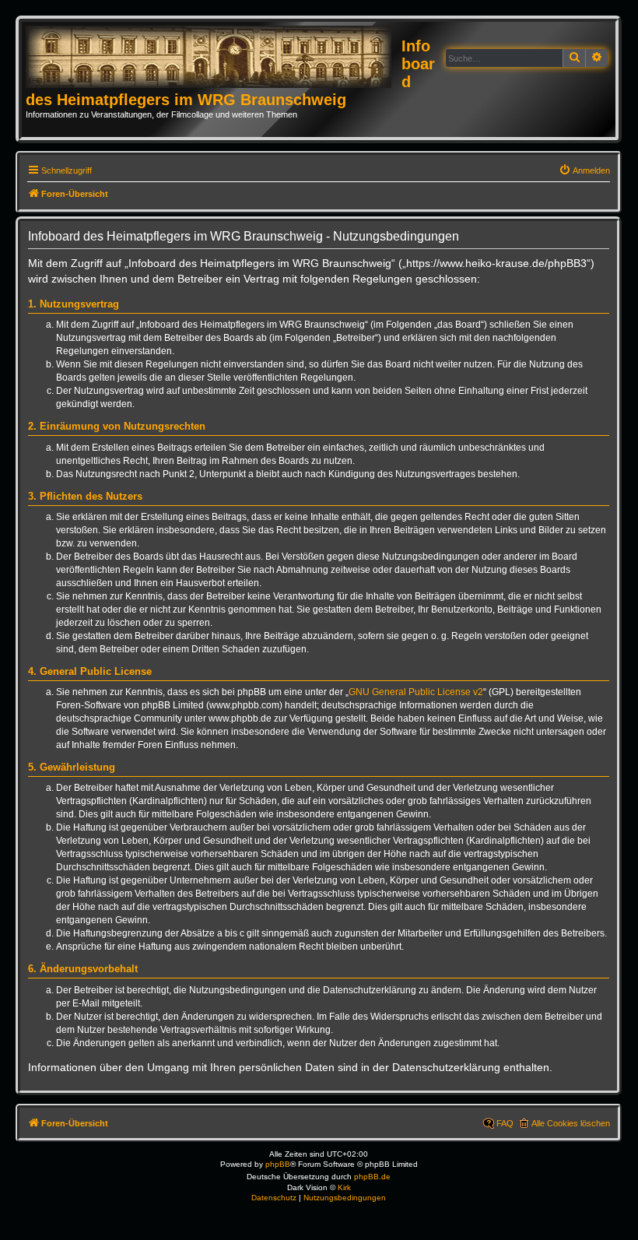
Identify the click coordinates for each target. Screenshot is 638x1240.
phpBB (277, 1164)
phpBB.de (372, 1176)
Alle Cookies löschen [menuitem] (570, 1123)
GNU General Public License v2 (416, 692)
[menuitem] (584, 170)
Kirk (344, 1187)
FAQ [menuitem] (505, 1123)
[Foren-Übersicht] (213, 58)
